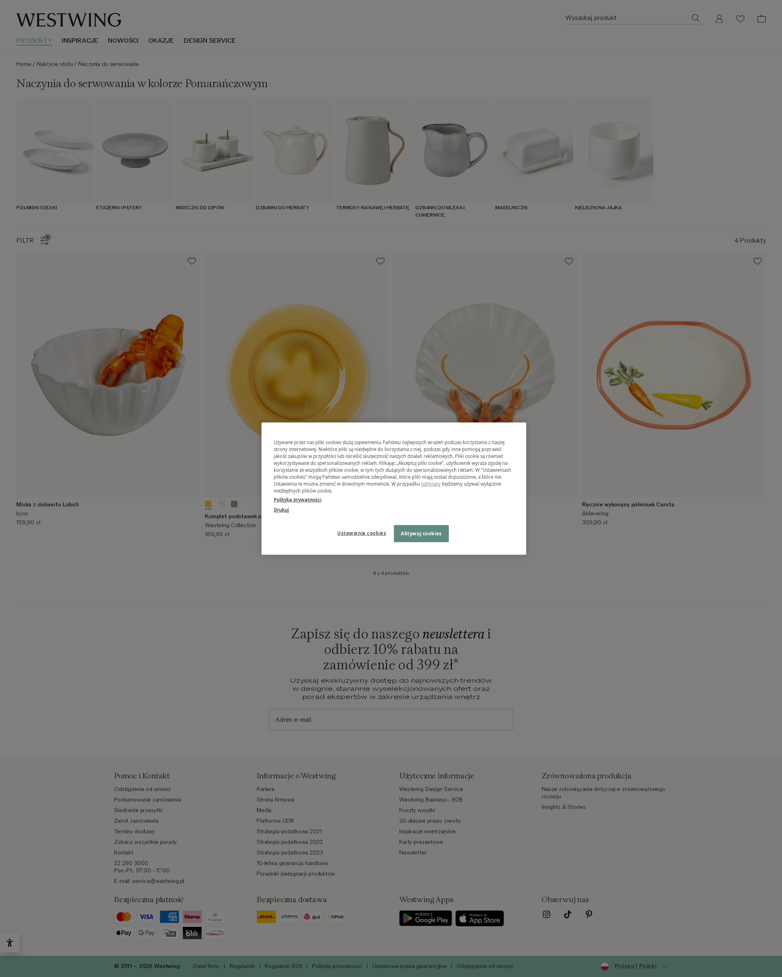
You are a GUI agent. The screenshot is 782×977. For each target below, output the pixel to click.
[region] (393, 489)
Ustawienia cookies (361, 533)
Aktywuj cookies (421, 533)
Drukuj (281, 509)
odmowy (431, 484)
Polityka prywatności (297, 499)
